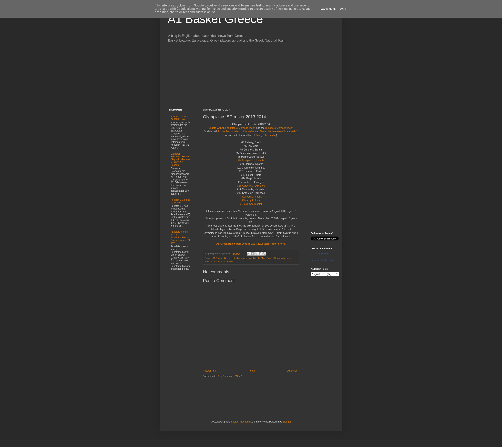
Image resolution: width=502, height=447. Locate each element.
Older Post (292, 370)
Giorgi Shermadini (266, 135)
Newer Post (210, 370)
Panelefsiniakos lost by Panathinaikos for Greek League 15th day (181, 237)
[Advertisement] (251, 75)
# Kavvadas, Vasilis (251, 196)
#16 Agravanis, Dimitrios (251, 185)
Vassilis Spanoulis (224, 261)
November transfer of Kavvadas (235, 131)
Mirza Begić (266, 258)
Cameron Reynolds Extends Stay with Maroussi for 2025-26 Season (181, 159)
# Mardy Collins (251, 200)
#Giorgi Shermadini (251, 203)
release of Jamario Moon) (279, 127)
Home (251, 370)
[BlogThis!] (253, 254)
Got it (343, 8)
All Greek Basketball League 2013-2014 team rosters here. (251, 243)
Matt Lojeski (254, 258)
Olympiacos (279, 258)
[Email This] (249, 254)
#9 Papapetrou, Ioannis (251, 160)
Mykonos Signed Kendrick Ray (179, 117)
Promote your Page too (322, 260)
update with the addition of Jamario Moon (232, 127)
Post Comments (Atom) (229, 376)
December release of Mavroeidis (278, 131)
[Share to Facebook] (260, 254)
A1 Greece (218, 258)
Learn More (328, 8)
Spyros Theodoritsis (241, 421)
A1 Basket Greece (215, 18)
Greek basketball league (235, 258)
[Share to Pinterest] (264, 254)
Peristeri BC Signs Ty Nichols (180, 201)
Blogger (287, 421)
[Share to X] (256, 254)
